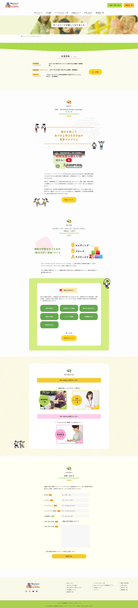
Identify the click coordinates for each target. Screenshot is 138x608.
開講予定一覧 (128, 5)
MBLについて (69, 200)
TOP (60, 603)
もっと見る (95, 72)
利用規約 (64, 603)
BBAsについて (69, 338)
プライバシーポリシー (73, 603)
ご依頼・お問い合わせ (115, 5)
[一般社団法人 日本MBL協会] (12, 5)
